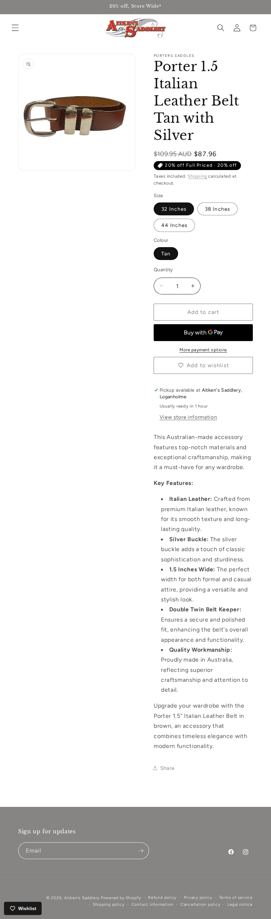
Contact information (153, 904)
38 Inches (217, 209)
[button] (15, 28)
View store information (188, 417)
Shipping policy (109, 904)
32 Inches (173, 209)
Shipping (197, 176)
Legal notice (240, 904)
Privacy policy (198, 897)
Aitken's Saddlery (81, 898)
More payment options (203, 349)
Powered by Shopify (121, 898)
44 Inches (174, 225)
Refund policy (162, 897)
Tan (166, 253)
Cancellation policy (200, 904)
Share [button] (167, 768)
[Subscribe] (141, 850)
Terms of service (236, 897)
